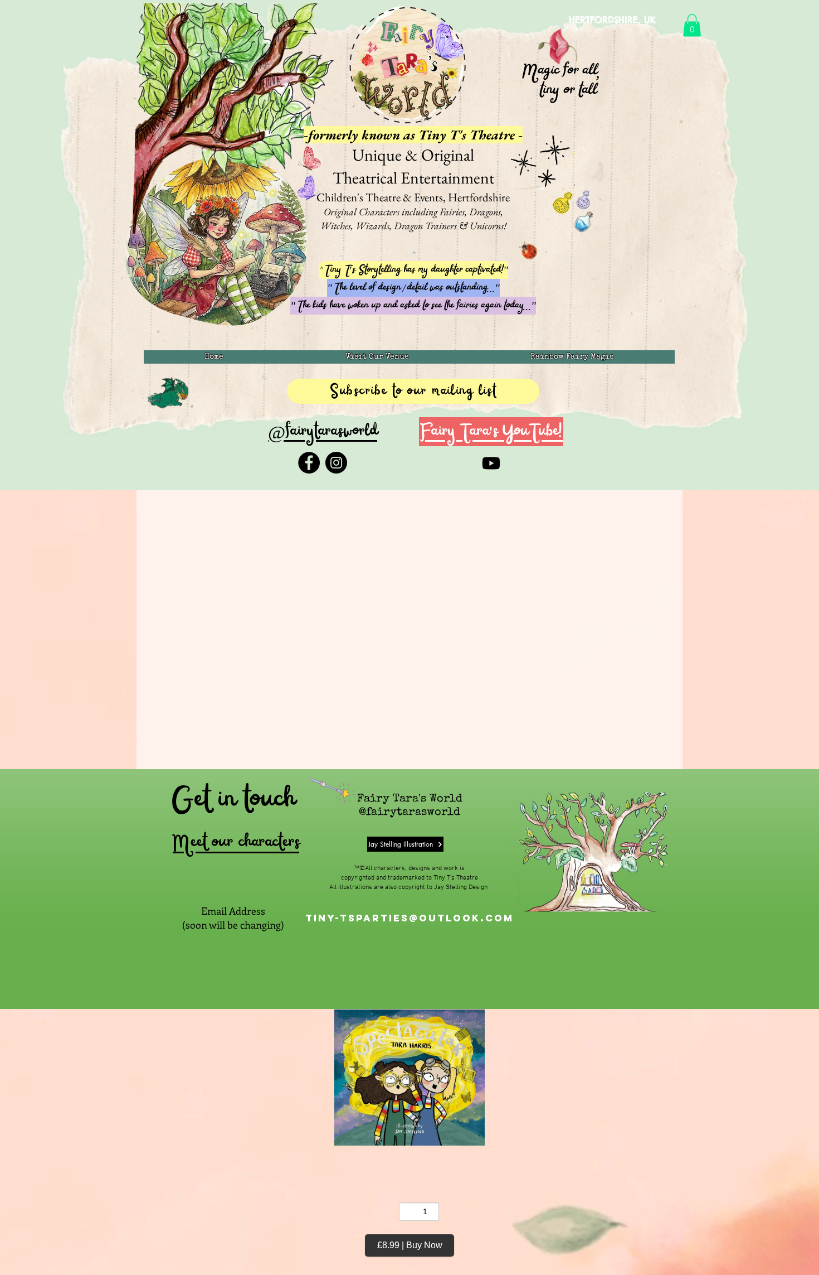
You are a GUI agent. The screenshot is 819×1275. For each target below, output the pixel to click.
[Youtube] (491, 463)
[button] (691, 25)
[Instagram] (336, 463)
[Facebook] (309, 463)
